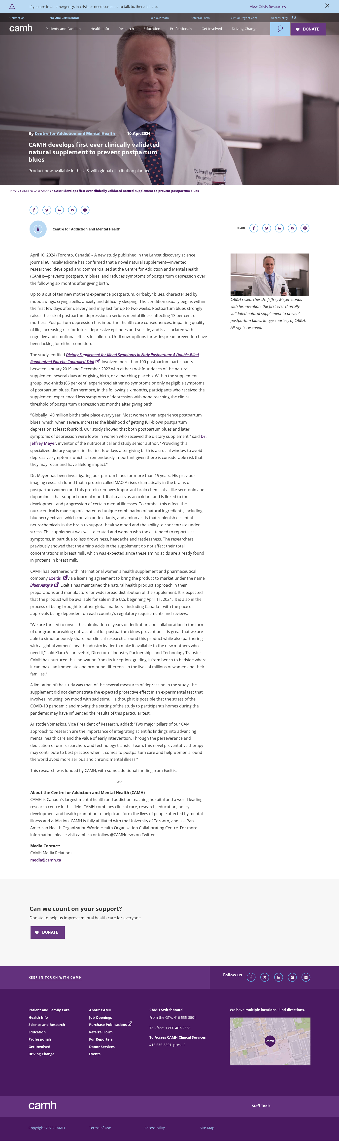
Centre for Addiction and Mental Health (75, 133)
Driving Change (41, 1054)
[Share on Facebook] (34, 211)
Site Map (207, 1127)
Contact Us (17, 18)
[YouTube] (306, 977)
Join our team (159, 18)
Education (37, 1032)
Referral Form (200, 18)
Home (12, 191)
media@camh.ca (45, 860)
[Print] (85, 211)
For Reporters (101, 1039)
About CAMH (100, 1010)
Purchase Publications (108, 1024)
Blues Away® (41, 585)
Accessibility (280, 18)
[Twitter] (264, 977)
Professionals (40, 1039)
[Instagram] (292, 977)
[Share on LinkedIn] (59, 211)
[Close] (327, 7)
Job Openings (100, 1017)
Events (95, 1054)
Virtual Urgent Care (244, 18)
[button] (63, 28)
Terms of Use (100, 1127)
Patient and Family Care (49, 1010)
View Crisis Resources (268, 6)
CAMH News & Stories (35, 191)
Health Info (38, 1017)
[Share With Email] (72, 211)
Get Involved (39, 1046)
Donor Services (102, 1046)
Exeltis (55, 578)
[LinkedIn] (278, 977)
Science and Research (47, 1024)
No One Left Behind (64, 18)
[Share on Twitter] (46, 211)
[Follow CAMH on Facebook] (251, 977)
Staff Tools (261, 1105)
